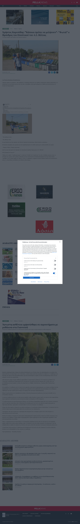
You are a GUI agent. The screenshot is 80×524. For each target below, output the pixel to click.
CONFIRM (31, 277)
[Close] (60, 242)
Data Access (40, 281)
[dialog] (40, 262)
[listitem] (40, 258)
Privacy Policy (46, 281)
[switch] (54, 261)
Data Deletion (33, 281)
